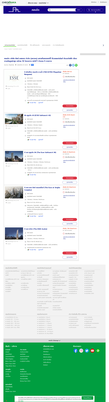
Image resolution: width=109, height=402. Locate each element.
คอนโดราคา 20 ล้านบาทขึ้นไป (46, 333)
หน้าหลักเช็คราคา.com (48, 349)
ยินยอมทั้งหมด (87, 398)
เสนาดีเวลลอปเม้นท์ (43, 295)
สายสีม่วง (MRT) (11, 283)
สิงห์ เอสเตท (30, 78)
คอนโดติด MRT (74, 271)
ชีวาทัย (40, 273)
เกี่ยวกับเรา (93, 2)
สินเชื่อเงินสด (23, 372)
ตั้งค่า (22, 401)
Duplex (40, 125)
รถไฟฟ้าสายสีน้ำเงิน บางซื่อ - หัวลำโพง (49, 205)
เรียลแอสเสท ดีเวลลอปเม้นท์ (61, 293)
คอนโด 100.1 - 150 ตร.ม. (13, 323)
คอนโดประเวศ (73, 293)
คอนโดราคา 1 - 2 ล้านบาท (45, 323)
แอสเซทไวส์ (56, 306)
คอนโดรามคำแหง (90, 281)
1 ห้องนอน (29, 84)
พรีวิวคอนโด (73, 327)
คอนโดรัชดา (89, 287)
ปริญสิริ (40, 277)
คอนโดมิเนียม (89, 291)
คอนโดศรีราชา (73, 291)
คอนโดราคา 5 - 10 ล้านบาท (45, 329)
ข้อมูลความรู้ (89, 321)
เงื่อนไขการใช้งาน (47, 357)
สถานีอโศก (30, 211)
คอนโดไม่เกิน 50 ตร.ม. (12, 317)
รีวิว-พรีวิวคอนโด (34, 45)
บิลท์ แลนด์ (56, 275)
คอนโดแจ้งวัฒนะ (74, 275)
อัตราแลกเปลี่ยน (24, 379)
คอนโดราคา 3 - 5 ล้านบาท (45, 327)
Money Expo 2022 (25, 381)
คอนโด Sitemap (53, 341)
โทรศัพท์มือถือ (9, 387)
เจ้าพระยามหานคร (58, 289)
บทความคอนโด (46, 45)
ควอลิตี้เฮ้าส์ (41, 271)
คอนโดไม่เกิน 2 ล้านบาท (44, 319)
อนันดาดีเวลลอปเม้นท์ (59, 283)
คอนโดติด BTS (74, 273)
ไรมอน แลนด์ (41, 310)
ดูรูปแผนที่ (40, 102)
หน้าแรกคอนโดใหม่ (10, 45)
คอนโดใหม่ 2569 (90, 293)
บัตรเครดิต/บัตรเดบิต (25, 374)
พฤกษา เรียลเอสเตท (43, 279)
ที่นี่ (46, 399)
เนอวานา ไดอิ (41, 291)
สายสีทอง (9, 289)
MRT (8, 275)
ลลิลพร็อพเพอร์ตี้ (42, 281)
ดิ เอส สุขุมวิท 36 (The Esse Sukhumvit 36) (40, 152)
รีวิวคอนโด (88, 325)
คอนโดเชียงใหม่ (89, 285)
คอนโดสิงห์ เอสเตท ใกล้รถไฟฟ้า (34, 81)
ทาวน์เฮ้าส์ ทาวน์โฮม (25, 361)
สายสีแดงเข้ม (25, 283)
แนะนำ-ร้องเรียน (47, 360)
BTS (8, 273)
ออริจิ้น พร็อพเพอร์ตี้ (43, 285)
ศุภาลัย (40, 283)
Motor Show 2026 (10, 361)
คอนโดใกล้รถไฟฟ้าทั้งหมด (13, 271)
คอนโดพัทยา (73, 283)
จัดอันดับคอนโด (74, 321)
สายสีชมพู (24, 285)
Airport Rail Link (26, 273)
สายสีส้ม (9, 287)
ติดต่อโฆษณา (103, 2)
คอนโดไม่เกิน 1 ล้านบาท (44, 317)
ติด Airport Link (90, 273)
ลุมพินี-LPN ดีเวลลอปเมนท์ (60, 281)
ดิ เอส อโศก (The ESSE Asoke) (35, 229)
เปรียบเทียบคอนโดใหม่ (91, 327)
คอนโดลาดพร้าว (74, 289)
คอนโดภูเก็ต (73, 285)
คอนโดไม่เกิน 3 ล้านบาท (44, 321)
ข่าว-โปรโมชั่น (89, 317)
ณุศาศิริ (56, 273)
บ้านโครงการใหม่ (24, 352)
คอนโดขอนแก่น (74, 287)
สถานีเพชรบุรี (31, 207)
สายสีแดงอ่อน (25, 287)
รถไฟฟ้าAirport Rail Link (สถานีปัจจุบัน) (38, 96)
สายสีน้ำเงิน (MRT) (26, 279)
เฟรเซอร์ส (56, 291)
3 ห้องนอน (41, 162)
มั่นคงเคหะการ (57, 279)
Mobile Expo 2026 (11, 391)
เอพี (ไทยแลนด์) (58, 295)
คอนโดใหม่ (22, 354)
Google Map (33, 102)
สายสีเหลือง (9, 285)
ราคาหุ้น (7, 374)
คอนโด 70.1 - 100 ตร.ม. (13, 321)
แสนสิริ (40, 306)
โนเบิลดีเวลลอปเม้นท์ (43, 308)
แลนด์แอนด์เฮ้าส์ (58, 301)
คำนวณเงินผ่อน (69, 106)
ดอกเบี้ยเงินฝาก (24, 376)
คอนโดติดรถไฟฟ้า (22, 45)
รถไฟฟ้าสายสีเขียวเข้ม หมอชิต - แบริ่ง (42, 90)
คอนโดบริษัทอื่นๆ (58, 310)
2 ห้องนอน (35, 84)
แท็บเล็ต (7, 389)
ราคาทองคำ (8, 372)
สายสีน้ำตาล (25, 289)
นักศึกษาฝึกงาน (47, 362)
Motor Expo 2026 (10, 363)
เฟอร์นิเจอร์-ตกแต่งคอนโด (92, 323)
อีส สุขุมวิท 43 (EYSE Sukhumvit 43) (37, 115)
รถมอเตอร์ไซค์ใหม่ (10, 356)
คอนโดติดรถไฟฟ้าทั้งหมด (28, 271)
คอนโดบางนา (73, 281)
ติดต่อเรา (45, 365)
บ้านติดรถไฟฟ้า (24, 359)
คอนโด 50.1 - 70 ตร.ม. (13, 319)
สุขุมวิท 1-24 (73, 277)
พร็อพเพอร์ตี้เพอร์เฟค (59, 277)
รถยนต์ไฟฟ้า (9, 354)
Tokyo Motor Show (11, 366)
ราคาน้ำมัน (8, 376)
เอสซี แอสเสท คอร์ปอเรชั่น (44, 297)
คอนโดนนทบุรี (89, 275)
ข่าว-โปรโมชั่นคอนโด (58, 45)
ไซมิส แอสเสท (57, 308)
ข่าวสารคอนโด (73, 317)
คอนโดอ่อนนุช (89, 279)
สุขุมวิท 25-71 (89, 277)
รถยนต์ (7, 352)
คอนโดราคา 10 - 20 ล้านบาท (46, 331)
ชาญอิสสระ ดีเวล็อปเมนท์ (60, 271)
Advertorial (73, 323)
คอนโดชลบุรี (89, 289)
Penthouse (47, 162)
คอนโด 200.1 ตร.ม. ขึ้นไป (13, 327)
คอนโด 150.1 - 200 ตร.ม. (13, 325)
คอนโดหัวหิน (89, 283)
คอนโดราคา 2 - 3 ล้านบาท (45, 325)
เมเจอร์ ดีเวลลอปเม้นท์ (43, 293)
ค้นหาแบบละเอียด (96, 10)
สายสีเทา (9, 291)
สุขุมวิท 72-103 (74, 279)
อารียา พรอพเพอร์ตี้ (43, 289)
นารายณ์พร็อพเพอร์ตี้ (43, 275)
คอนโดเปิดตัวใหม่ (74, 319)
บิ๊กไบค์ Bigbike (9, 359)
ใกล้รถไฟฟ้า (30, 90)
